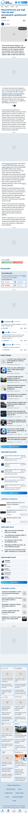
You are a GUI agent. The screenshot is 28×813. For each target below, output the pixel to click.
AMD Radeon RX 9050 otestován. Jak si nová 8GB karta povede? (17, 438)
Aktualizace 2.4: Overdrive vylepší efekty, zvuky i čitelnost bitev (11, 617)
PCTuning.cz (5, 614)
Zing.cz (3, 607)
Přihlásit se (24, 2)
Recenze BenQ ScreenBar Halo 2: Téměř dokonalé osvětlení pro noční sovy (17, 404)
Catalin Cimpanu (6, 167)
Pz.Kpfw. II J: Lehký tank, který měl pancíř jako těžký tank (20, 741)
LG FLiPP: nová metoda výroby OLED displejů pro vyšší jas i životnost (16, 360)
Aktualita (7, 6)
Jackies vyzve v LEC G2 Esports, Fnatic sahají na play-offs (6, 735)
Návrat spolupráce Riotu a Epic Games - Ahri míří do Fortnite (7, 746)
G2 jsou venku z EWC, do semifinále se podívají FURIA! (7, 692)
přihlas (24, 275)
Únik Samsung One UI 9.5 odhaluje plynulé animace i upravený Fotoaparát (21, 779)
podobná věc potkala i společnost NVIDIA (13, 93)
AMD (17, 6)
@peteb (6, 347)
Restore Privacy (10, 163)
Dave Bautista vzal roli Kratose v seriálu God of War (20, 719)
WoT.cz (3, 620)
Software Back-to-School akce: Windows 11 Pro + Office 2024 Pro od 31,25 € (20, 764)
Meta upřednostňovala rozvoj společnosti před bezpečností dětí (7, 719)
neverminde (8, 344)
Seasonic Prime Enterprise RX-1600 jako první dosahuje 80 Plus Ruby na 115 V (17, 413)
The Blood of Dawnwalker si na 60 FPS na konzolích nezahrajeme (11, 592)
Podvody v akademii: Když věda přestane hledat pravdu (10, 611)
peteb (6, 332)
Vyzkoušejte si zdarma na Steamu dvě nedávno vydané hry (11, 605)
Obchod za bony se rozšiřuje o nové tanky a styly (20, 747)
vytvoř (15, 277)
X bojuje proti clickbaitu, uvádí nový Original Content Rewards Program (16, 421)
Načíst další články (14, 446)
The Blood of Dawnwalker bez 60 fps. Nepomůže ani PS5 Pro (21, 686)
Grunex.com (4, 595)
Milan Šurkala (10, 364)
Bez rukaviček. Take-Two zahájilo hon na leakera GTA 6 (21, 680)
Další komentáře (14, 493)
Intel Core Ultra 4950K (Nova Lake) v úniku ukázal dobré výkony (16, 369)
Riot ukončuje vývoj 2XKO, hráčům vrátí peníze (7, 740)
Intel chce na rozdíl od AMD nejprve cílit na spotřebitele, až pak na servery (16, 430)
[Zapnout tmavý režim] (19, 2)
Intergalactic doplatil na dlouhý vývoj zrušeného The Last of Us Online (6, 776)
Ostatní (12, 6)
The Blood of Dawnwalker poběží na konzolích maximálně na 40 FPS (7, 770)
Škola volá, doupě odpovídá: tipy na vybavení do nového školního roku (19, 772)
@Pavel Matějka (7, 335)
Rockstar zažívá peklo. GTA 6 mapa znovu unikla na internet (12, 598)
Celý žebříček (14, 582)
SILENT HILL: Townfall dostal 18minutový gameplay (20, 708)
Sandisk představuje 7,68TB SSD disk (6, 713)
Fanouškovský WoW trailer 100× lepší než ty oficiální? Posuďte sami (20, 692)
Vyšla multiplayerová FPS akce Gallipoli (20, 713)
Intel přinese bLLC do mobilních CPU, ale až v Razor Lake (17, 395)
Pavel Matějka (7, 321)
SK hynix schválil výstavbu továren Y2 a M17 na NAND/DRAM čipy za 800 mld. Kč (17, 378)
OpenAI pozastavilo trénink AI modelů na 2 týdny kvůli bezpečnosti (16, 387)
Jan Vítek (7, 24)
